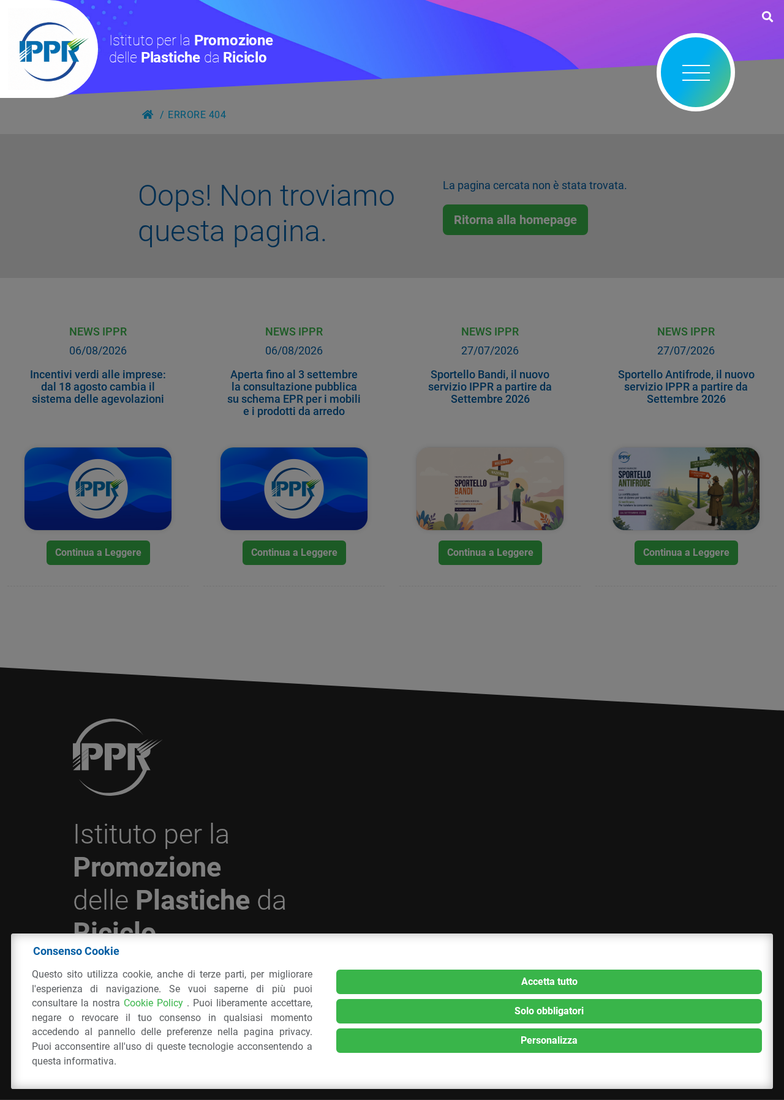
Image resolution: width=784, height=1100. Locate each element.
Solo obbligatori (549, 1011)
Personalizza (549, 1040)
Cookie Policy (155, 1003)
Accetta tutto (549, 981)
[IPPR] (49, 49)
